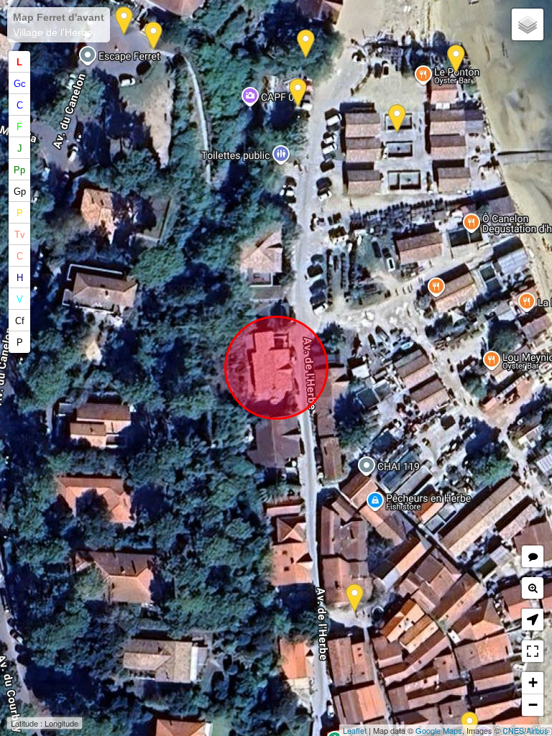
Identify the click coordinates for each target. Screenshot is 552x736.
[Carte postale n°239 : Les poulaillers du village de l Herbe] (298, 93)
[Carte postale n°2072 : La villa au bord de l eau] (397, 119)
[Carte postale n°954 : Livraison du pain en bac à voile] (456, 59)
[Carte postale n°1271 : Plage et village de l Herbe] (124, 21)
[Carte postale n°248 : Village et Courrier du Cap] (153, 36)
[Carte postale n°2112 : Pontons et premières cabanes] (306, 44)
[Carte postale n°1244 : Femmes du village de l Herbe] (355, 598)
